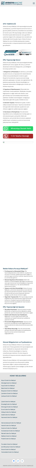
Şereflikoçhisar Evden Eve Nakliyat (10, 447)
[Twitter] (18, 461)
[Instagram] (22, 461)
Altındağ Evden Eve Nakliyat (8, 383)
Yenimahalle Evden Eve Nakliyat (10, 452)
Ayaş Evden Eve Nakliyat (8, 385)
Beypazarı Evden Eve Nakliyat (9, 390)
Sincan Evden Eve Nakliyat (8, 449)
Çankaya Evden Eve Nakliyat (9, 396)
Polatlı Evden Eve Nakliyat (8, 438)
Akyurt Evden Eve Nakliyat (8, 380)
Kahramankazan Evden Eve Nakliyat (11, 423)
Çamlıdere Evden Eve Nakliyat (9, 393)
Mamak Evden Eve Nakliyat (8, 433)
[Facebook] (13, 461)
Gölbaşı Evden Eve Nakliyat (8, 412)
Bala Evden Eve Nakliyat (7, 388)
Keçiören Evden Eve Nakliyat (9, 428)
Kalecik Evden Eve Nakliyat (8, 425)
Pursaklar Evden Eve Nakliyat (9, 444)
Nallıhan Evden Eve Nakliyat (8, 436)
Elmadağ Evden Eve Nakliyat (9, 404)
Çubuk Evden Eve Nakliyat (8, 401)
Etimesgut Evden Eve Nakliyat (9, 407)
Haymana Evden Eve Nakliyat (9, 417)
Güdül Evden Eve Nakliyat (8, 414)
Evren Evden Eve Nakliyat (8, 409)
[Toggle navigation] (34, 3)
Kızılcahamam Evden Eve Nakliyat (10, 430)
